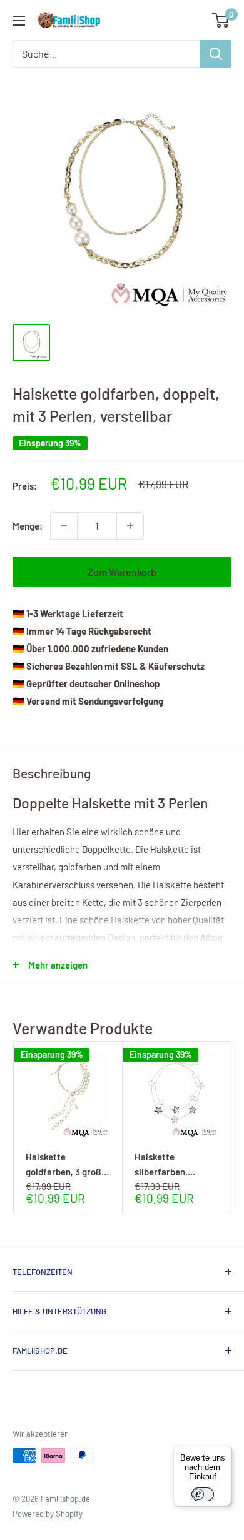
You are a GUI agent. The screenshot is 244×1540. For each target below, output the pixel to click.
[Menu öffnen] (19, 21)
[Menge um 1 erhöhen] (130, 526)
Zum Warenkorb (122, 572)
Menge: (28, 525)
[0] (221, 20)
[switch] (202, 1494)
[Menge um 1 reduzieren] (64, 526)
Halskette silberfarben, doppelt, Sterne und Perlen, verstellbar (175, 1164)
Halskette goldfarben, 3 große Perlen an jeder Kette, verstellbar (66, 1164)
